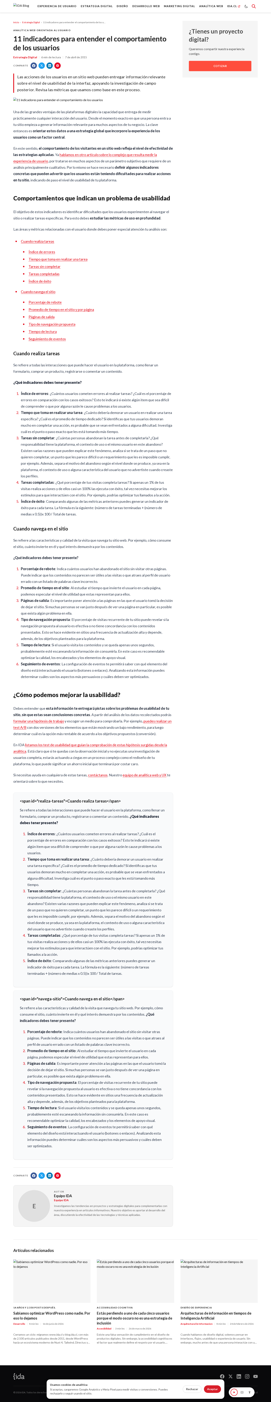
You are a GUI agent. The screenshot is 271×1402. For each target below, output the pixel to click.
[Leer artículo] (234, 1392)
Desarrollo (19, 1323)
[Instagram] (247, 1376)
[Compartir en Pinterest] (57, 65)
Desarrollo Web (146, 6)
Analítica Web (211, 6)
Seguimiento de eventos (47, 339)
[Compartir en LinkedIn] (49, 65)
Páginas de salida (42, 317)
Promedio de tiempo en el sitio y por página (61, 309)
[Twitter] (230, 1376)
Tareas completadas (44, 274)
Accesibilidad (104, 1328)
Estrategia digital (97, 6)
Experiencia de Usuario (57, 6)
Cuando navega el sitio (38, 291)
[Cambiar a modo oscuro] (246, 6)
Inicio (16, 22)
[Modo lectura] (242, 1392)
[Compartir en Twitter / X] (41, 65)
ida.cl (255, 1392)
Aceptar (212, 1389)
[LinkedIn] (239, 1376)
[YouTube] (255, 1376)
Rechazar (192, 1389)
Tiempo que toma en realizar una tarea (58, 259)
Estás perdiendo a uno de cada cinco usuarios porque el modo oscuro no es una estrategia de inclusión (134, 1318)
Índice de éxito (40, 281)
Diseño (122, 6)
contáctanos (98, 775)
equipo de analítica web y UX (144, 775)
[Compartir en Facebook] (34, 65)
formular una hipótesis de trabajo (38, 721)
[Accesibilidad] (249, 1392)
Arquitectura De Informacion (196, 1323)
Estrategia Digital (31, 22)
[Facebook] (222, 1376)
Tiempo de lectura (43, 331)
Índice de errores (42, 252)
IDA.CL (232, 6)
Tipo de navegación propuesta (52, 324)
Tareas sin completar (45, 266)
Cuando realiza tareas (37, 241)
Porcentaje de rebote (45, 302)
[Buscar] (254, 6)
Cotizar (220, 66)
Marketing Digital (179, 6)
